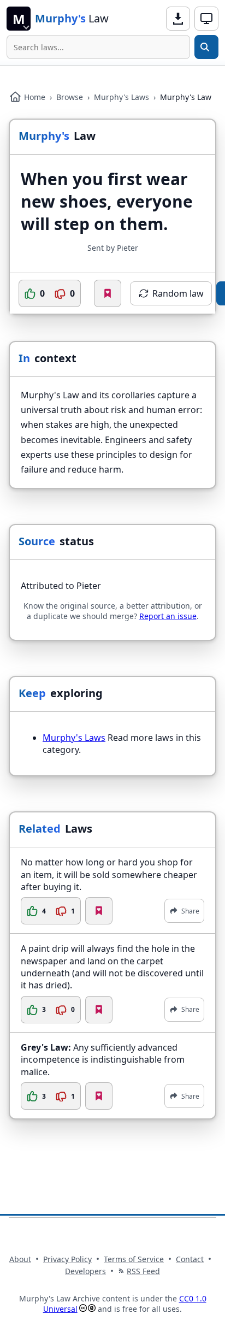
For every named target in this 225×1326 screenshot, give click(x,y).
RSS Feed (143, 1271)
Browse (69, 97)
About (20, 1259)
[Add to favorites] (108, 293)
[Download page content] (178, 19)
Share (190, 911)
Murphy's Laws (121, 97)
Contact (190, 1259)
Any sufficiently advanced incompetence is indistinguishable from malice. (103, 1059)
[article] (112, 890)
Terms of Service (134, 1259)
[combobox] (98, 47)
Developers (85, 1271)
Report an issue (168, 616)
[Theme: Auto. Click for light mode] (206, 19)
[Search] (206, 47)
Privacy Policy (67, 1259)
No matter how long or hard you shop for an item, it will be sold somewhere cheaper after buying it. (109, 874)
